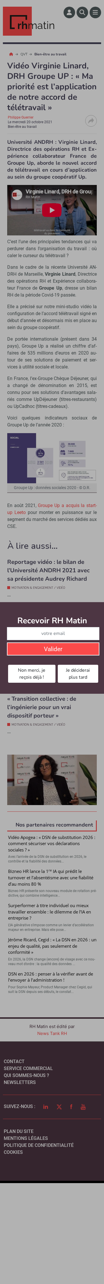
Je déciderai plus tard (78, 673)
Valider (53, 649)
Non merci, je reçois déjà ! (31, 673)
